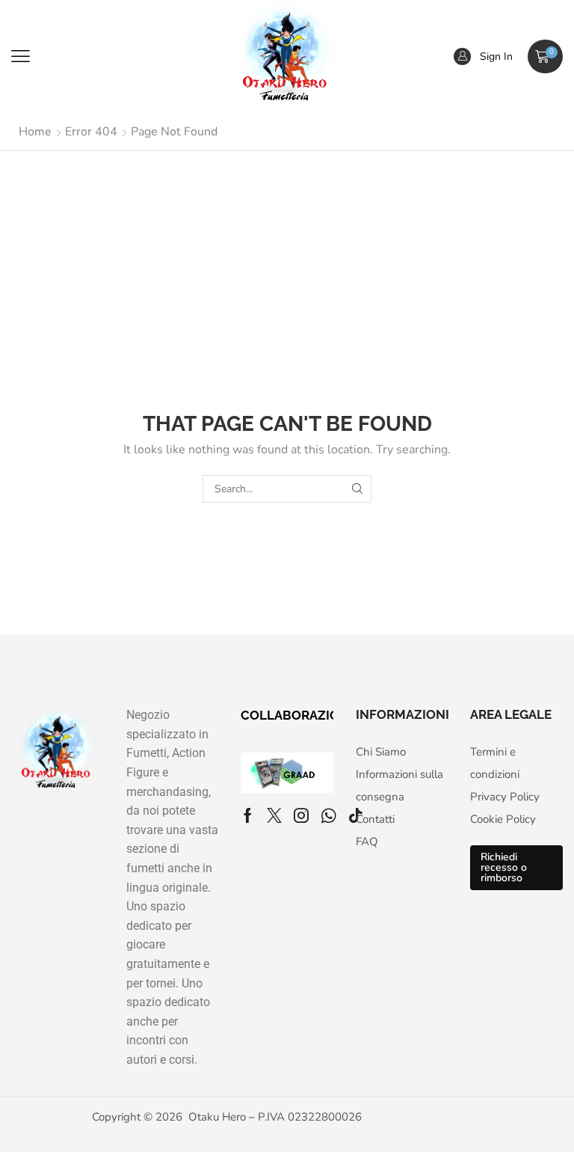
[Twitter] (274, 815)
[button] (20, 56)
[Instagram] (301, 815)
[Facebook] (248, 815)
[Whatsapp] (328, 815)
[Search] (357, 489)
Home (35, 131)
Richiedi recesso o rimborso (504, 867)
